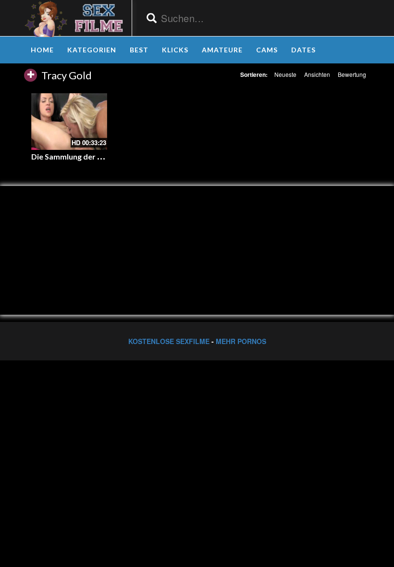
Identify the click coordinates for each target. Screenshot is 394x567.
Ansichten (317, 74)
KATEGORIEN (91, 50)
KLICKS (175, 50)
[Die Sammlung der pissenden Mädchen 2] (69, 121)
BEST (139, 50)
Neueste (285, 74)
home (42, 50)
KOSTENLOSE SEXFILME (168, 341)
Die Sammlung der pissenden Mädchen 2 (102, 156)
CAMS (267, 50)
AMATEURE (222, 50)
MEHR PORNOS (241, 341)
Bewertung (352, 74)
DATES (303, 50)
